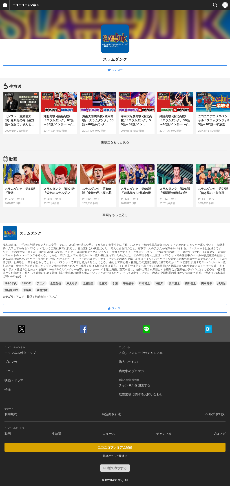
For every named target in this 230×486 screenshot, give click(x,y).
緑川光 (221, 283)
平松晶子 (128, 283)
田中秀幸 (206, 283)
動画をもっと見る (115, 215)
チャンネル (164, 433)
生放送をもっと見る (115, 142)
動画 (7, 433)
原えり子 (71, 283)
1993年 (26, 283)
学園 (115, 283)
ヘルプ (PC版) (216, 414)
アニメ (41, 283)
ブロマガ (10, 362)
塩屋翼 (103, 283)
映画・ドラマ (13, 380)
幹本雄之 (144, 283)
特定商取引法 (111, 414)
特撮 (7, 389)
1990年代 (10, 283)
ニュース (108, 433)
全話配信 (55, 283)
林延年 (159, 283)
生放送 (56, 433)
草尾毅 (27, 290)
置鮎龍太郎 (11, 290)
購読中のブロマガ (131, 371)
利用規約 (10, 414)
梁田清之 (174, 283)
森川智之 (190, 283)
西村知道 (42, 290)
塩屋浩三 (88, 283)
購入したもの (128, 362)
